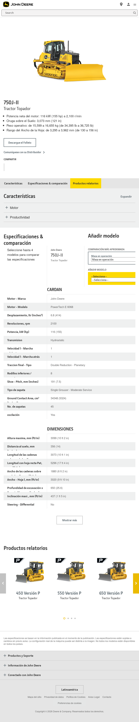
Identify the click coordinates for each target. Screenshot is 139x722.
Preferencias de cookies (69, 703)
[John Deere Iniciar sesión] (128, 4)
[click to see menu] (135, 4)
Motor (14, 208)
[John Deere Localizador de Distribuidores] (121, 4)
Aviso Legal (94, 696)
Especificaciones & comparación (48, 183)
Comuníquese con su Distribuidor (22, 152)
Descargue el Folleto (19, 142)
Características (13, 183)
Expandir (126, 196)
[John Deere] (20, 4)
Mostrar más (69, 520)
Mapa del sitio (34, 696)
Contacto (106, 696)
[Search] (134, 13)
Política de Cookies (75, 696)
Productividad (20, 217)
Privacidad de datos (54, 696)
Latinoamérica (69, 689)
